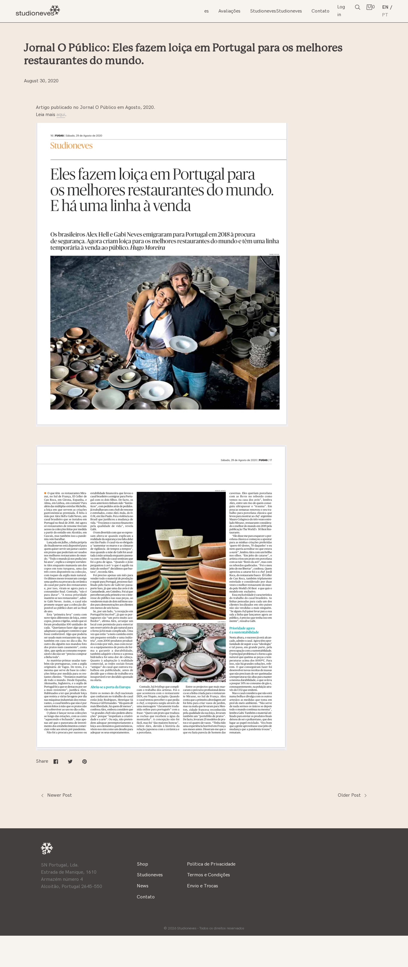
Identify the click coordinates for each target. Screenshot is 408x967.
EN (385, 7)
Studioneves (109, 7)
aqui (60, 115)
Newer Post (59, 795)
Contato (320, 11)
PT (385, 15)
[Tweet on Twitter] (70, 761)
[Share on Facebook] (55, 761)
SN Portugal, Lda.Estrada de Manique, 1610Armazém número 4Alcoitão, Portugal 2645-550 (71, 875)
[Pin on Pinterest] (84, 761)
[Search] (357, 7)
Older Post (350, 795)
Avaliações (229, 11)
